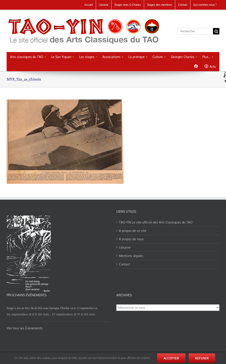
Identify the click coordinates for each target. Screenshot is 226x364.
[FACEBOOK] (196, 66)
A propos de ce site (132, 231)
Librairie (125, 247)
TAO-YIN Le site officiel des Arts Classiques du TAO (155, 222)
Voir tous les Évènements (25, 328)
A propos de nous (131, 239)
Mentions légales (131, 256)
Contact (124, 264)
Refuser (202, 358)
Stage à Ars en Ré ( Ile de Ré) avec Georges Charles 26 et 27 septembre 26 (52, 308)
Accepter (171, 358)
